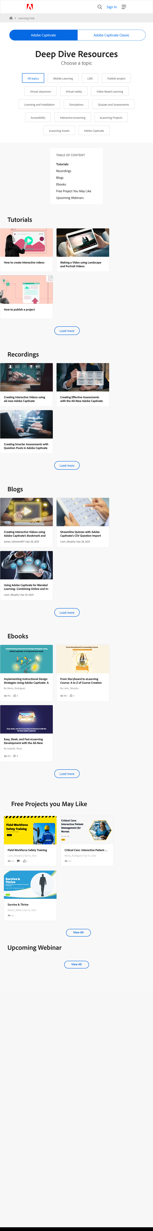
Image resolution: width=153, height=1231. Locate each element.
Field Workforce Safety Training (27, 850)
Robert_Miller (15, 910)
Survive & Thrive (18, 904)
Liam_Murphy (15, 855)
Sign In (112, 6)
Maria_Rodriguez (73, 855)
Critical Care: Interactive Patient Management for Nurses (100, 850)
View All (78, 932)
